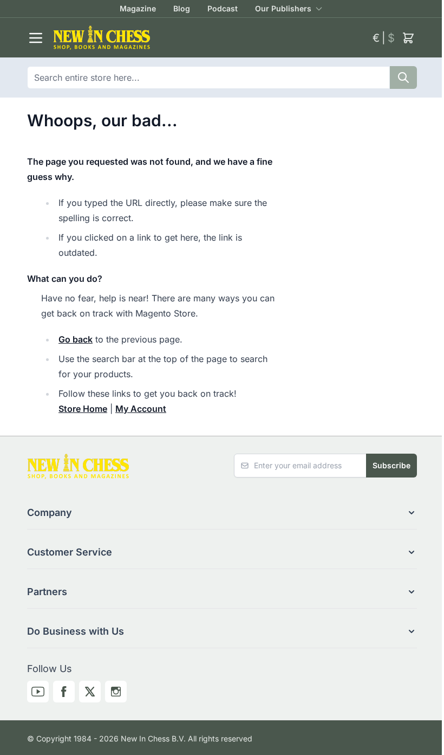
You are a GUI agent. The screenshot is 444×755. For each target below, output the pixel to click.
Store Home (82, 408)
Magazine (138, 8)
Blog (181, 8)
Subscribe (391, 465)
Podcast (222, 8)
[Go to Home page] (208, 37)
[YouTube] (38, 691)
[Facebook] (64, 691)
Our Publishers (283, 8)
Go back (75, 339)
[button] (222, 512)
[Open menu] (35, 38)
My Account (140, 408)
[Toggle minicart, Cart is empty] (408, 38)
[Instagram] (116, 691)
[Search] (403, 77)
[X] (90, 691)
